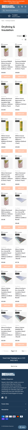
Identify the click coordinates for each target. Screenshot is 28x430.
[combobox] (14, 10)
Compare (19, 36)
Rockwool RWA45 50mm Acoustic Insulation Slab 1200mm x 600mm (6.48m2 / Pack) (7, 65)
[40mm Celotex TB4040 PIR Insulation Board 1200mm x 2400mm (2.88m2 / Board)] (7, 278)
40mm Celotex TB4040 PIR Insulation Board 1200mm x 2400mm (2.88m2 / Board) (6, 293)
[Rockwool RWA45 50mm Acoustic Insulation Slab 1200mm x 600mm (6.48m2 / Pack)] (7, 51)
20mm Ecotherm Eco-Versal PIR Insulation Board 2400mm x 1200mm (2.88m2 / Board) (21, 214)
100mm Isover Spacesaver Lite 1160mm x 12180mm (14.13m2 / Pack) (20, 102)
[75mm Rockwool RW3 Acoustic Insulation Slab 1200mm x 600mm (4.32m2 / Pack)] (21, 163)
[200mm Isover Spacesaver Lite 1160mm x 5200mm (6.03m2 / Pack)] (21, 126)
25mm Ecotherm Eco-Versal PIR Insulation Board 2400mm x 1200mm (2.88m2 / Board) (7, 253)
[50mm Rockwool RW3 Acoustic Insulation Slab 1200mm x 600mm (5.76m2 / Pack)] (7, 163)
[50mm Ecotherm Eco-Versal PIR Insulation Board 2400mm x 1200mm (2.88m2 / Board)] (7, 317)
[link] (6, 351)
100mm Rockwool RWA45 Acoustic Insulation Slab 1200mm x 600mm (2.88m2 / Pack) (7, 102)
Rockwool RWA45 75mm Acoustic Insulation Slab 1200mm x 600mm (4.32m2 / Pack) (21, 65)
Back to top (14, 366)
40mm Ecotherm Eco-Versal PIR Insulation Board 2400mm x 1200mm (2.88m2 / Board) (21, 293)
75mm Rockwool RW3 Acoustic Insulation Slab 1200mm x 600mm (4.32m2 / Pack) (21, 176)
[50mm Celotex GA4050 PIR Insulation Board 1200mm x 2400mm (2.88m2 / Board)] (21, 317)
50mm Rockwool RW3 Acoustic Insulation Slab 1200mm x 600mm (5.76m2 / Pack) (7, 176)
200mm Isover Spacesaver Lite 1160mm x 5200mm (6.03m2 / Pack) (20, 139)
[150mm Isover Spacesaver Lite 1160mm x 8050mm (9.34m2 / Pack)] (7, 126)
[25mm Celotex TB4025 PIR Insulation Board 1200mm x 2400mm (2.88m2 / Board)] (21, 239)
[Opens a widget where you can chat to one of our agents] (22, 427)
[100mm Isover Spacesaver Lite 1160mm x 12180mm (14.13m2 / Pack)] (21, 88)
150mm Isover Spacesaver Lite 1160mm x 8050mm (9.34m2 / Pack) (6, 139)
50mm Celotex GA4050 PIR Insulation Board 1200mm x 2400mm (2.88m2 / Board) (20, 332)
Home (3, 20)
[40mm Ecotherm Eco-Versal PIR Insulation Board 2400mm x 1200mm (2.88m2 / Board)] (21, 278)
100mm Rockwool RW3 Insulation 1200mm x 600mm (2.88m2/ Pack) (7, 213)
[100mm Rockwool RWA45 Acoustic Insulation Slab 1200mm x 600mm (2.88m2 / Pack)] (7, 88)
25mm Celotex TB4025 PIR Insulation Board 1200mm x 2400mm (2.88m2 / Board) (20, 253)
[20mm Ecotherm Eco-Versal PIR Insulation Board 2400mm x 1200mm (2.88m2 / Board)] (21, 200)
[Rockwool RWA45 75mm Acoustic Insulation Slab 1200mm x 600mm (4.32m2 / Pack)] (21, 51)
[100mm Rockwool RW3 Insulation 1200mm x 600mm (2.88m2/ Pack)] (7, 200)
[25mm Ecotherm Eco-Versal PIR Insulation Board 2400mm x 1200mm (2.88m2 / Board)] (7, 239)
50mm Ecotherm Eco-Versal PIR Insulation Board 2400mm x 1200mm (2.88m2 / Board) (7, 332)
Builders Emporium (9, 426)
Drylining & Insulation (10, 20)
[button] (22, 6)
